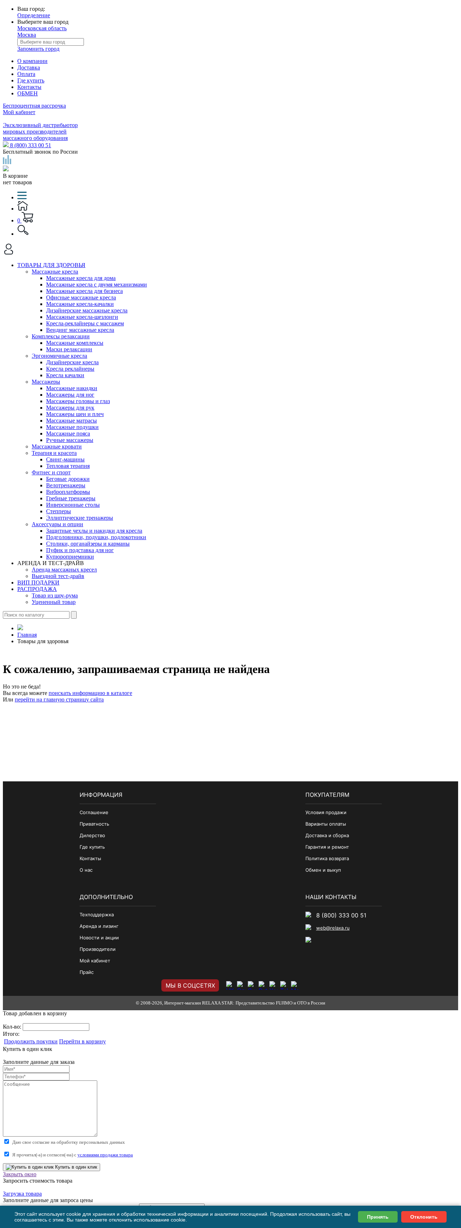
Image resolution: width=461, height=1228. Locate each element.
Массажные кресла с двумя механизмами (96, 284)
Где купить (30, 80)
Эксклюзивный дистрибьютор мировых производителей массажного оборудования (40, 131)
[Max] (295, 985)
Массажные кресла (55, 271)
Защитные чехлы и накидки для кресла (94, 531)
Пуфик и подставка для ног (80, 550)
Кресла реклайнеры (70, 369)
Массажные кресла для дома (81, 278)
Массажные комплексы (74, 343)
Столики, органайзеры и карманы (88, 544)
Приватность (94, 824)
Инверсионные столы (73, 505)
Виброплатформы (68, 492)
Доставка (28, 67)
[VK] (230, 985)
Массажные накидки (71, 388)
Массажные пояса (68, 433)
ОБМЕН (27, 93)
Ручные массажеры (69, 440)
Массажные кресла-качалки (80, 304)
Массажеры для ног (70, 395)
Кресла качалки (65, 375)
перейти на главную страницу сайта (59, 699)
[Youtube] (273, 985)
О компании (32, 61)
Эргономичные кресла (59, 356)
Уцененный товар (54, 602)
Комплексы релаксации (61, 336)
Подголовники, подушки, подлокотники (96, 537)
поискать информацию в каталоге (90, 693)
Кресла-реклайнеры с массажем (85, 323)
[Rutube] (263, 985)
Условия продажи (325, 812)
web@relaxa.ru (333, 928)
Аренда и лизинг (99, 926)
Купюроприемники (70, 557)
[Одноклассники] (241, 985)
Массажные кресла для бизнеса (84, 291)
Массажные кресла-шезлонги (82, 317)
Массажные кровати (57, 446)
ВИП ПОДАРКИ (38, 582)
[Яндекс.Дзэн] (252, 985)
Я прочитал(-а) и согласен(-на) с (72, 1154)
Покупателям (327, 794)
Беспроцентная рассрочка (34, 106)
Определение (33, 15)
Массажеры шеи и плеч (75, 414)
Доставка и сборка (327, 835)
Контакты (29, 87)
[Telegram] (284, 985)
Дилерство (92, 835)
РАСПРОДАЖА (37, 589)
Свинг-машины (65, 459)
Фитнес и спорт (51, 472)
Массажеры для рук (70, 408)
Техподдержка (97, 914)
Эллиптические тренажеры (79, 518)
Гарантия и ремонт (327, 847)
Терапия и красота (54, 453)
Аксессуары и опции (57, 524)
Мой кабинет (19, 112)
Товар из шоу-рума (55, 595)
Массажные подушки (72, 427)
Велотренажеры (65, 485)
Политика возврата (327, 858)
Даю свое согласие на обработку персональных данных (68, 1142)
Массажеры (46, 382)
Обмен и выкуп (323, 870)
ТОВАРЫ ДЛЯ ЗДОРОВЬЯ (51, 265)
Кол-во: (13, 1027)
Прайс (87, 972)
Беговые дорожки (68, 479)
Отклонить (424, 1217)
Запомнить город (38, 49)
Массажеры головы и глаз (78, 401)
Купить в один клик (75, 1167)
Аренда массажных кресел (64, 569)
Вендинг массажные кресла (80, 330)
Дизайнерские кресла (72, 362)
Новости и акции (99, 937)
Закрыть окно (19, 1174)
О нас (86, 870)
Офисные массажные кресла (81, 297)
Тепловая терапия (68, 466)
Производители (98, 949)
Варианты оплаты (325, 824)
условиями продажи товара (105, 1154)
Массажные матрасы (71, 420)
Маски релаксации (69, 349)
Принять (378, 1217)
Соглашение (94, 812)
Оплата (26, 74)
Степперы (58, 511)
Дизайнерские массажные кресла (86, 310)
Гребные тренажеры (70, 498)
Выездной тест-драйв (58, 576)
